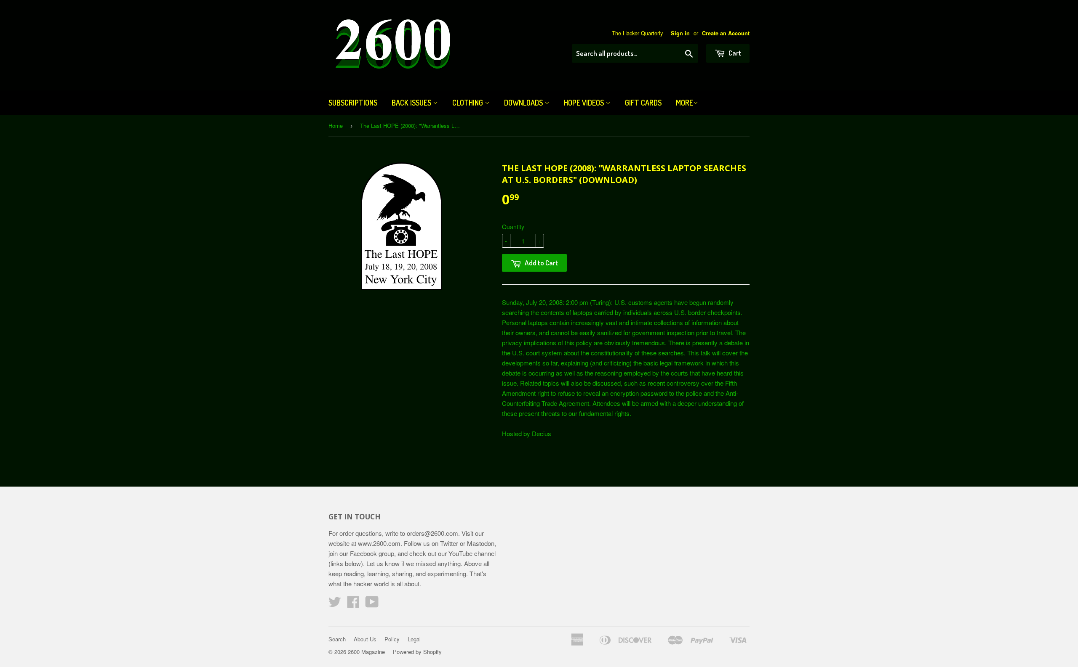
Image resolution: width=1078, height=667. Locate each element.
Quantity (513, 226)
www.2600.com (379, 543)
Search (337, 639)
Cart (734, 52)
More (684, 102)
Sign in (680, 33)
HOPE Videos (585, 102)
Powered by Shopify (417, 652)
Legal (414, 639)
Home (335, 126)
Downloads (524, 102)
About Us (365, 639)
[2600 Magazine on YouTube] (372, 604)
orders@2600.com (432, 533)
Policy (392, 639)
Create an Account (726, 33)
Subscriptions (352, 102)
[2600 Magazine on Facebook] (353, 604)
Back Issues (412, 102)
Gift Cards (643, 102)
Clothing (468, 102)
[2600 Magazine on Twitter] (334, 604)
